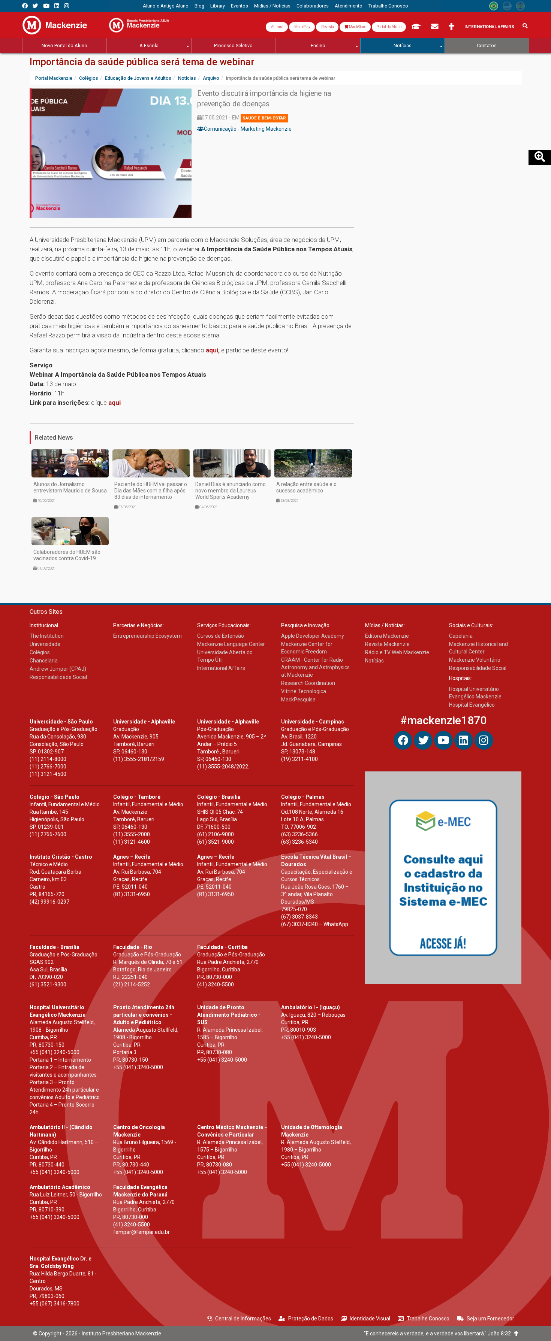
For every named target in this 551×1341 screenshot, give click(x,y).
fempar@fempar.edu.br (141, 1232)
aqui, (213, 350)
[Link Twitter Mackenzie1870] (35, 6)
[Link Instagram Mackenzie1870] (66, 6)
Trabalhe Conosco (428, 1319)
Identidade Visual (370, 1319)
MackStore (357, 27)
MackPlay (301, 27)
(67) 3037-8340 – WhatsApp (314, 924)
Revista (327, 27)
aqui (114, 402)
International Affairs (489, 26)
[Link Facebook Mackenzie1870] (25, 6)
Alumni (276, 27)
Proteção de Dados (310, 1319)
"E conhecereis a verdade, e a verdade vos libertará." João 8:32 (439, 1334)
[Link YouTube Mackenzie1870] (46, 6)
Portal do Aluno (388, 27)
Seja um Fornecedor (490, 1319)
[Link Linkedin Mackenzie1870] (56, 6)
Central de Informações (243, 1319)
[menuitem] (166, 6)
